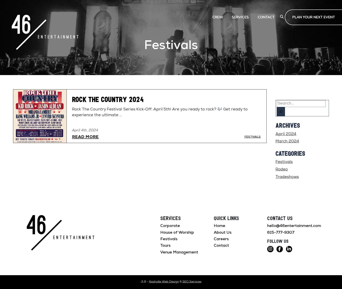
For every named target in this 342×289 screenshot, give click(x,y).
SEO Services (191, 281)
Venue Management (179, 252)
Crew (217, 17)
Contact (266, 17)
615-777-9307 (280, 233)
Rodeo (282, 169)
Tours (165, 246)
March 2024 (287, 141)
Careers (221, 239)
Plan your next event (313, 17)
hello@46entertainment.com (294, 226)
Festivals (284, 162)
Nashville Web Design (164, 281)
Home (219, 226)
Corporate (170, 226)
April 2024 (286, 134)
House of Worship (177, 233)
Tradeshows (287, 177)
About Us (223, 233)
